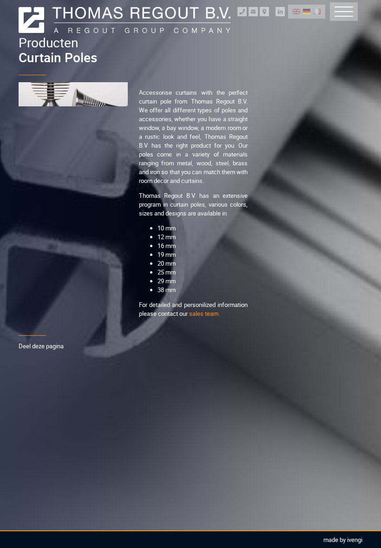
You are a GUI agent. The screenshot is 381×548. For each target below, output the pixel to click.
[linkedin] (280, 11)
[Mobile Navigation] (344, 11)
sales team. (204, 313)
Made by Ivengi (342, 539)
